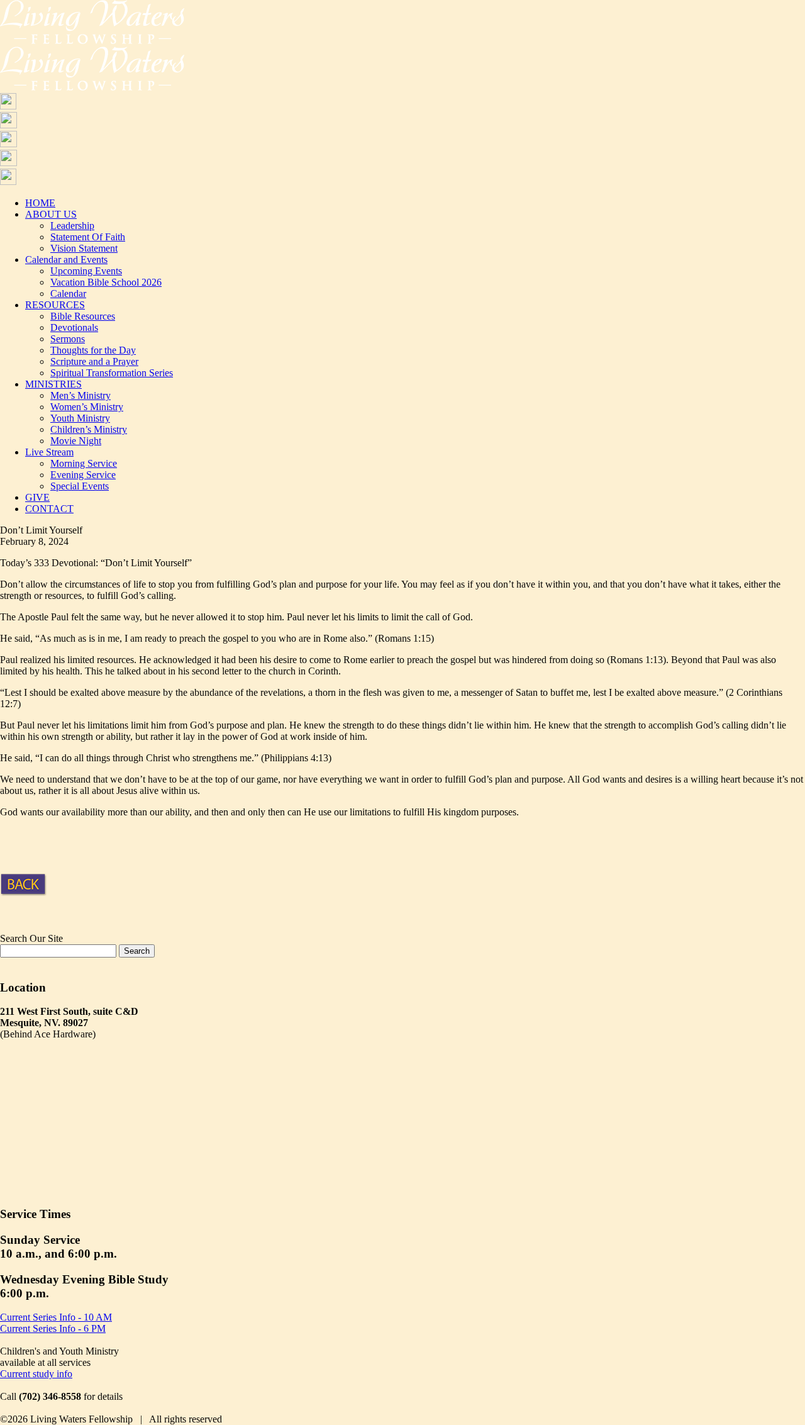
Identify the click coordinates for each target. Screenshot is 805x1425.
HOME (40, 203)
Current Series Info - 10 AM (56, 1317)
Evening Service (83, 474)
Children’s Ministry (88, 429)
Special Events (79, 486)
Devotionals (74, 327)
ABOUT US (51, 214)
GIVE (37, 497)
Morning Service (83, 463)
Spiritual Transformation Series (111, 372)
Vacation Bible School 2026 (106, 282)
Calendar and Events (66, 259)
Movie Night (75, 440)
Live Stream (49, 452)
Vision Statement (84, 248)
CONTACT (49, 508)
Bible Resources (82, 316)
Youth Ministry (80, 418)
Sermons (67, 338)
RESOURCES (55, 304)
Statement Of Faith (87, 237)
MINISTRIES (53, 384)
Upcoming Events (86, 270)
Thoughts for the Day (93, 350)
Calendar (68, 293)
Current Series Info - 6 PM (53, 1328)
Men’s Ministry (80, 395)
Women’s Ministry (86, 406)
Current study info (36, 1373)
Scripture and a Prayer (94, 361)
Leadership (72, 225)
